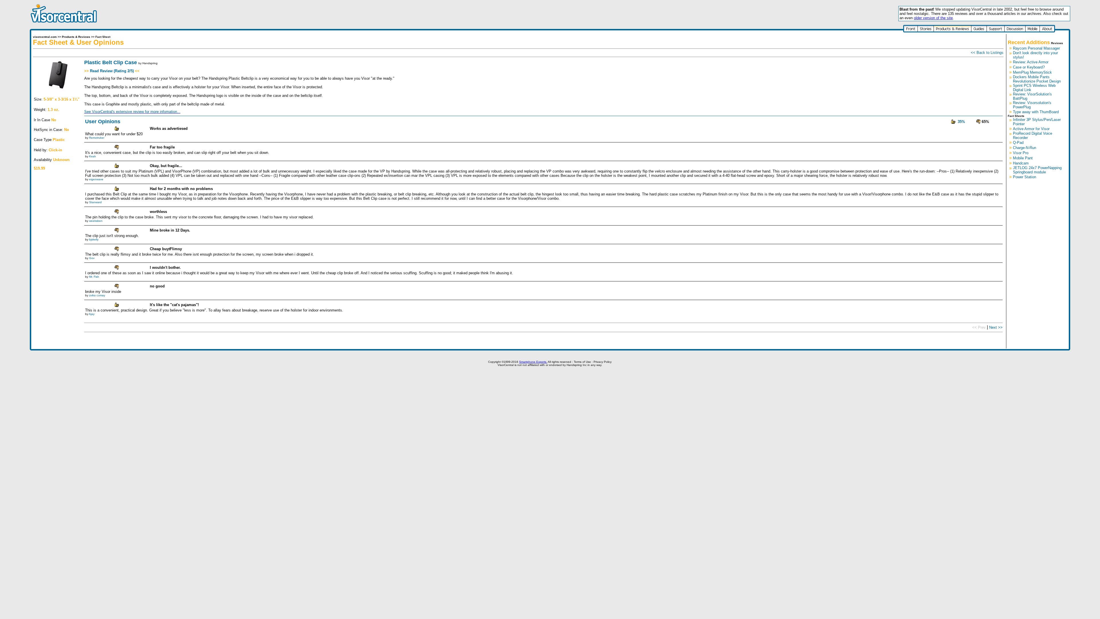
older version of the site (933, 18)
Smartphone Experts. (533, 361)
